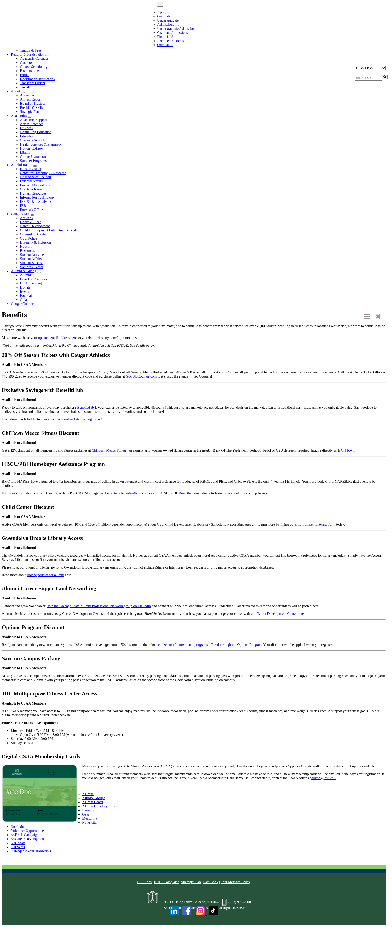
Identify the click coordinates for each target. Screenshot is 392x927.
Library (25, 152)
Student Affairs (31, 259)
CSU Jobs (144, 882)
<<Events (18, 847)
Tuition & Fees (30, 50)
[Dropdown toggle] (169, 13)
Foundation (28, 295)
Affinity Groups (93, 798)
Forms (24, 75)
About (15, 91)
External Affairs (31, 181)
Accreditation (29, 95)
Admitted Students (170, 41)
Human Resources (33, 193)
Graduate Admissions (172, 33)
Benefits (88, 810)
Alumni (25, 275)
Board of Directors (33, 279)
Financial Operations (35, 185)
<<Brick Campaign (25, 835)
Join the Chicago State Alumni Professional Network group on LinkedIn (99, 606)
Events (25, 291)
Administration (21, 165)
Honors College (31, 148)
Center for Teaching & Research (43, 173)
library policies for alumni (45, 575)
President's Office (32, 107)
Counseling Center (33, 234)
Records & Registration (28, 54)
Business (26, 128)
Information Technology (37, 197)
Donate (25, 287)
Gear (85, 814)
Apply (161, 12)
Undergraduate (168, 20)
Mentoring (89, 818)
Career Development (35, 226)
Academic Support (33, 120)
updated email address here (57, 338)
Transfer (26, 87)
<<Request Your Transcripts (31, 851)
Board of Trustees (32, 103)
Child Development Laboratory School (48, 230)
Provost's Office (31, 210)
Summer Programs (33, 161)
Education (27, 136)
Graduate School (32, 140)
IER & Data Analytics (35, 201)
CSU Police (28, 238)
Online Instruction (33, 156)
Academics (19, 116)
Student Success (31, 263)
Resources (27, 250)
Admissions (165, 24)
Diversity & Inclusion (35, 242)
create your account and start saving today (71, 419)
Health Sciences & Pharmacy (41, 144)
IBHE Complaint (166, 882)
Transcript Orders (32, 83)
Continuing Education (35, 132)
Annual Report (30, 99)
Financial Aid (166, 37)
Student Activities (32, 255)
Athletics (26, 218)
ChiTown (348, 450)
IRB (23, 206)
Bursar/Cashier (30, 169)
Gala (23, 300)
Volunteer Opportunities (28, 831)
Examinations (29, 71)
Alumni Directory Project (100, 806)
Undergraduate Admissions (176, 28)
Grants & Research (33, 189)
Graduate (163, 16)
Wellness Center (31, 267)
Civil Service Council (35, 177)
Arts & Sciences (31, 124)
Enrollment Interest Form (317, 524)
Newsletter (90, 822)
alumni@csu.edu (323, 778)
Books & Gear (30, 222)
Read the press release (194, 493)
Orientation (165, 45)
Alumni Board (92, 802)
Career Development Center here (280, 614)
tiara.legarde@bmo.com (131, 493)
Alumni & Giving (24, 271)
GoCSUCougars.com (141, 376)
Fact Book (210, 882)
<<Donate (18, 843)
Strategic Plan (30, 112)
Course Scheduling (33, 67)
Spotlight (17, 826)
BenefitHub (85, 407)
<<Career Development (28, 839)
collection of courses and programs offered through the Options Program (209, 645)
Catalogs (26, 62)
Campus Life (20, 214)
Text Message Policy (235, 882)
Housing (26, 246)
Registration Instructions (37, 79)
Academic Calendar (34, 58)
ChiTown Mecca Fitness (109, 450)
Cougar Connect (22, 304)
